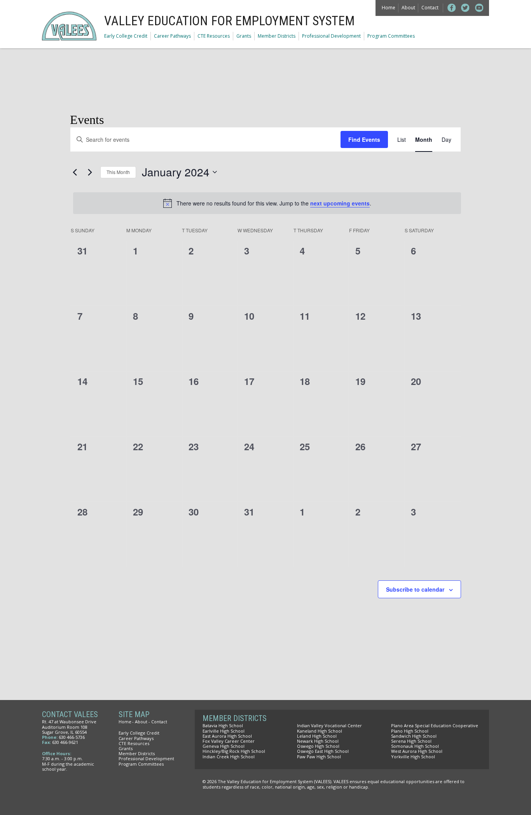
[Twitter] (465, 8)
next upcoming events (340, 203)
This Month (118, 172)
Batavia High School (223, 725)
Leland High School (317, 735)
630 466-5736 (72, 737)
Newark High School (318, 741)
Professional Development (331, 36)
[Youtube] (479, 8)
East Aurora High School (227, 735)
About (408, 7)
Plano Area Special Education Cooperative (434, 725)
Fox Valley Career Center (229, 741)
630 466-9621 (65, 742)
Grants (243, 36)
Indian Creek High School (229, 756)
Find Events (364, 139)
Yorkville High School (413, 756)
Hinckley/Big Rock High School (234, 751)
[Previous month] (74, 172)
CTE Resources (213, 36)
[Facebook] (452, 8)
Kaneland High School (319, 730)
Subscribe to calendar (415, 589)
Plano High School (409, 730)
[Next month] (89, 172)
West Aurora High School (416, 751)
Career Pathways (172, 36)
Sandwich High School (414, 735)
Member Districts (276, 36)
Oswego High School (318, 746)
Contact (429, 7)
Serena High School (411, 741)
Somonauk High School (415, 746)
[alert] (267, 203)
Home (388, 7)
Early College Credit (125, 36)
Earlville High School (224, 730)
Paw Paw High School (319, 756)
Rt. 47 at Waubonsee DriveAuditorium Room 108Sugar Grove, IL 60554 (69, 727)
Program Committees (391, 36)
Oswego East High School (323, 751)
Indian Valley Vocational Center (329, 725)
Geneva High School (224, 746)
